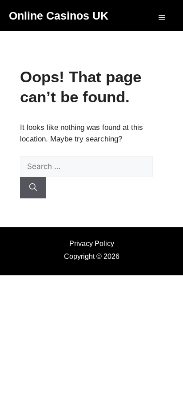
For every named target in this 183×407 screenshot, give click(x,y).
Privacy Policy (91, 243)
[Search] (33, 187)
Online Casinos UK (58, 15)
